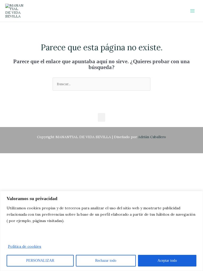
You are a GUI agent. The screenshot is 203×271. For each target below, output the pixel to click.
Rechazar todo (105, 261)
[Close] (197, 195)
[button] (101, 117)
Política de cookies (24, 246)
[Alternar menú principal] (192, 11)
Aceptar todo (167, 261)
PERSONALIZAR (40, 261)
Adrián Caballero (152, 136)
